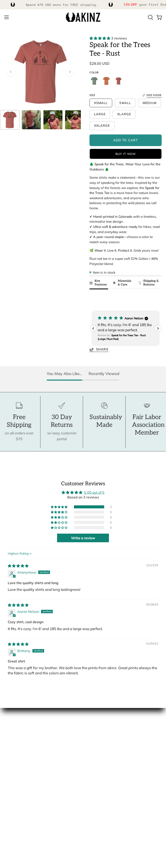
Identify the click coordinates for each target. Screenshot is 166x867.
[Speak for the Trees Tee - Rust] (9, 119)
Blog (8, 759)
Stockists (11, 744)
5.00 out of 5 (94, 492)
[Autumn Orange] (106, 81)
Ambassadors (15, 737)
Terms (9, 815)
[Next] (70, 72)
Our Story (12, 729)
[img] (18, 566)
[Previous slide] (94, 300)
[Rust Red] (118, 81)
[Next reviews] (158, 328)
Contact (10, 785)
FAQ (7, 793)
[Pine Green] (94, 81)
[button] (150, 17)
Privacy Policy (15, 823)
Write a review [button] (83, 538)
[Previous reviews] (93, 328)
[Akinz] (83, 17)
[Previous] (10, 72)
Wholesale (13, 752)
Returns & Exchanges (22, 808)
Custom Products (18, 800)
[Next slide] (156, 300)
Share (102, 349)
